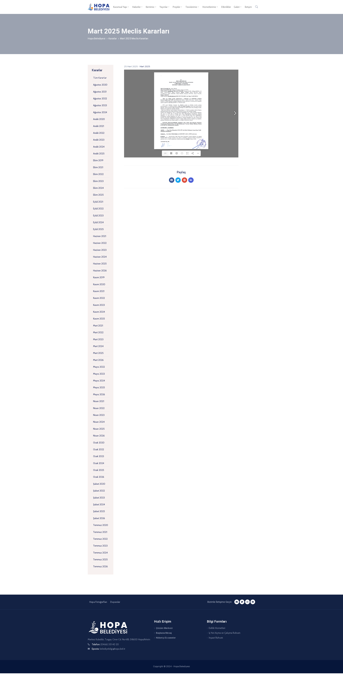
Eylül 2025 (98, 229)
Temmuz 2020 (100, 525)
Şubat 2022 (99, 490)
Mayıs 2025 (99, 387)
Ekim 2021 (98, 167)
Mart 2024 (98, 346)
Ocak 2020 (98, 442)
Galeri (237, 7)
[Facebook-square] (236, 602)
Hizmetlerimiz (209, 7)
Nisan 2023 (99, 415)
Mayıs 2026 (99, 394)
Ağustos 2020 (100, 84)
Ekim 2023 (98, 181)
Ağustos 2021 (100, 91)
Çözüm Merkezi (164, 628)
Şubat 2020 (99, 484)
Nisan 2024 (99, 422)
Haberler (136, 7)
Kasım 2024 (99, 311)
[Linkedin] (191, 180)
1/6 (165, 153)
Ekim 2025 (98, 194)
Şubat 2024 (99, 504)
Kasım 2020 (99, 284)
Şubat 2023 (99, 497)
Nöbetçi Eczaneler (166, 637)
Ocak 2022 (98, 449)
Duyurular (115, 602)
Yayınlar (163, 7)
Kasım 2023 (99, 305)
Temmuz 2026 (100, 566)
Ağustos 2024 (100, 112)
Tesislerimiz (191, 7)
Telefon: (105, 644)
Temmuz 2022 (100, 539)
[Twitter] (178, 180)
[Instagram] (247, 602)
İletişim (248, 7)
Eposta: (108, 648)
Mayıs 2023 (99, 373)
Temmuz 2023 (100, 545)
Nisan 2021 (98, 401)
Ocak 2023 (98, 456)
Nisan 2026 (99, 435)
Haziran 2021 (99, 236)
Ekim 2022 (98, 174)
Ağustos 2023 (100, 105)
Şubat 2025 (99, 511)
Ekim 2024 (98, 188)
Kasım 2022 (99, 298)
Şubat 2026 (99, 518)
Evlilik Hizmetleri (217, 628)
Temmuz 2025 (100, 559)
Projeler (176, 7)
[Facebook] (171, 180)
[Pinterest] (184, 180)
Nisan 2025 (99, 429)
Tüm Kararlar (100, 77)
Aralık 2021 (98, 126)
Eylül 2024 (98, 222)
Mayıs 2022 (99, 367)
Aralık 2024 (99, 146)
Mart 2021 (98, 325)
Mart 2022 (98, 332)
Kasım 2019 (99, 277)
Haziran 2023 (100, 250)
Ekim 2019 (98, 160)
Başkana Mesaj (164, 633)
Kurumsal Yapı (120, 7)
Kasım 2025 (99, 318)
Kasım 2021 (98, 291)
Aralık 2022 (98, 133)
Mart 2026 (98, 360)
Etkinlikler (226, 7)
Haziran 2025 (100, 263)
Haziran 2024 (100, 256)
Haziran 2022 (100, 243)
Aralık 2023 (98, 139)
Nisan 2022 (99, 408)
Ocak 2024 (98, 463)
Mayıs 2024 (99, 380)
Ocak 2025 (98, 470)
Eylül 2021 (98, 201)
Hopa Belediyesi (96, 38)
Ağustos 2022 (100, 98)
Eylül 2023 (98, 215)
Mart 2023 (98, 339)
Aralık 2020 (99, 119)
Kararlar (113, 38)
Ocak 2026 (98, 477)
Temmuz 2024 (100, 552)
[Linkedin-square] (252, 602)
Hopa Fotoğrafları (98, 602)
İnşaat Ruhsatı (216, 637)
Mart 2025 (98, 353)
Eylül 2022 (98, 208)
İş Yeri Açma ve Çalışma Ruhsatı (224, 633)
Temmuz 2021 (100, 532)
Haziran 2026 (100, 270)
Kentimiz (150, 7)
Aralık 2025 (98, 153)
